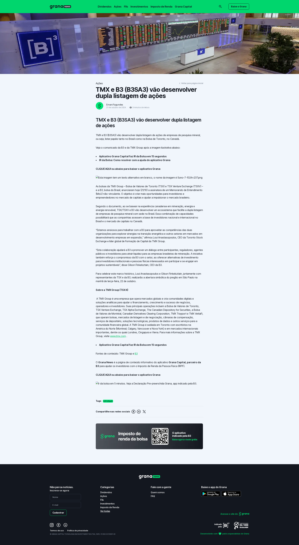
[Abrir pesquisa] (220, 6)
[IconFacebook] (58, 525)
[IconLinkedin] (65, 525)
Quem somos (158, 492)
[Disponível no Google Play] (210, 494)
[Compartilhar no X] (144, 412)
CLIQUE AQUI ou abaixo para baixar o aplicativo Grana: (128, 168)
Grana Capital (183, 6)
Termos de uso (57, 530)
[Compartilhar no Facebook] (133, 411)
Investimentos (139, 6)
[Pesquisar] (177, 4)
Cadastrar (58, 512)
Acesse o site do (229, 514)
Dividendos (105, 6)
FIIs (126, 6)
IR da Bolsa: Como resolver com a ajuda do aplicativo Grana (134, 160)
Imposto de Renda (161, 6)
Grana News (105, 362)
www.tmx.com (118, 336)
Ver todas (105, 511)
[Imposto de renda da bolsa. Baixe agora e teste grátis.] (149, 436)
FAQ (153, 496)
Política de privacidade (77, 530)
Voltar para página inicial (192, 83)
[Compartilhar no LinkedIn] (139, 411)
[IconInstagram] (52, 525)
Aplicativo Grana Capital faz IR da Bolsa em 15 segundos (133, 156)
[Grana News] (60, 6)
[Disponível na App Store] (231, 494)
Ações (117, 6)
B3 (136, 353)
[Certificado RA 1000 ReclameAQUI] (241, 525)
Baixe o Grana (239, 6)
